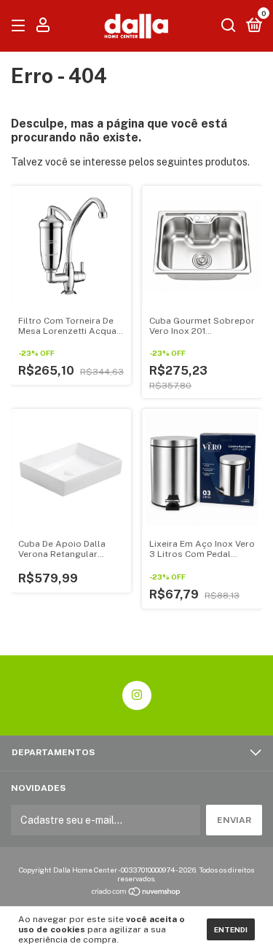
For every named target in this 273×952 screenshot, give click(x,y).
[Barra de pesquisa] (228, 26)
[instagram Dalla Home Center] (136, 695)
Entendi (231, 929)
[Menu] (21, 26)
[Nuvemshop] (136, 893)
